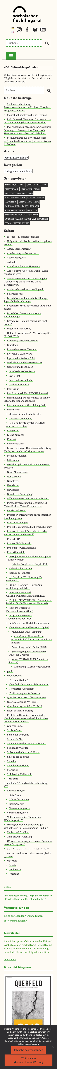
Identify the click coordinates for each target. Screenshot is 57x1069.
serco (8, 223)
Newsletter (13, 480)
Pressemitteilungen (17, 522)
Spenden (11, 761)
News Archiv (14, 476)
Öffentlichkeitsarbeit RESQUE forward (28, 498)
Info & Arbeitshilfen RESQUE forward (27, 393)
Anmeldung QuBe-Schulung (26, 631)
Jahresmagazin (12, 206)
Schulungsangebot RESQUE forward (26, 743)
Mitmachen (13, 460)
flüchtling (11, 202)
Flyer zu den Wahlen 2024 (21, 358)
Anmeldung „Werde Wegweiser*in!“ (33, 666)
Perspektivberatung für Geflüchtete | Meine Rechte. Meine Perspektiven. (25, 504)
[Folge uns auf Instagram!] (19, 31)
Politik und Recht (16, 510)
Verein (12, 865)
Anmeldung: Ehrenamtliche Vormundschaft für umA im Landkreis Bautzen (31, 639)
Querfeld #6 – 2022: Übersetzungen (26, 697)
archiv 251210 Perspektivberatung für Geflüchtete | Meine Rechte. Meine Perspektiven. (25, 281)
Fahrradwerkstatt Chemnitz (22, 349)
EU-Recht (14, 375)
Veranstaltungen (16, 790)
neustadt (32, 210)
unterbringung (21, 223)
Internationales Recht (21, 380)
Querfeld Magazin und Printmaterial (28, 684)
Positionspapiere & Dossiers (24, 693)
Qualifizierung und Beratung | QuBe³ (29, 627)
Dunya (37, 189)
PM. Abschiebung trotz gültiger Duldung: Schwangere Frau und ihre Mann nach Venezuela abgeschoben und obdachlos (27, 130)
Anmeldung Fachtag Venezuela (23, 266)
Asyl (22, 185)
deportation (40, 185)
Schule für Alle (15, 739)
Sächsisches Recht (19, 384)
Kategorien (13, 430)
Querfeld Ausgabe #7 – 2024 (22, 701)
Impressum (13, 388)
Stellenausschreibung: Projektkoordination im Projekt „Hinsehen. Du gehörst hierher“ (27, 107)
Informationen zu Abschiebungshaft (26, 405)
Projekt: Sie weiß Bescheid (21, 547)
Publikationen (14, 675)
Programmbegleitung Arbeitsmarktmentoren (19, 617)
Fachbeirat (15, 869)
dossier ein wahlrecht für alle (25, 414)
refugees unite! (15, 725)
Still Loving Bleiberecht (19, 774)
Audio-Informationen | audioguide (25, 289)
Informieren (13, 409)
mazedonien (11, 210)
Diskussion (26, 189)
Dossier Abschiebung (20, 418)
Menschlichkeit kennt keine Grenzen (27, 114)
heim (36, 202)
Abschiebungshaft (16, 257)
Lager (25, 206)
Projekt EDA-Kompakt (19, 543)
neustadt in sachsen (15, 215)
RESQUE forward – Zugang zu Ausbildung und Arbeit (24, 586)
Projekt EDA (13, 539)
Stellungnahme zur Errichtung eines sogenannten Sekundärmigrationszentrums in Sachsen (27, 141)
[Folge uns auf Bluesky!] (35, 31)
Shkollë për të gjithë (18, 756)
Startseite (12, 769)
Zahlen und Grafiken (18, 832)
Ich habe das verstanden (28, 1050)
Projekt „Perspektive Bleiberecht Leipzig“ (29, 526)
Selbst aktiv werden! (18, 747)
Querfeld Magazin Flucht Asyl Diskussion (26, 219)
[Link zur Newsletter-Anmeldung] (43, 31)
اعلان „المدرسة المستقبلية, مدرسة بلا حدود (28, 848)
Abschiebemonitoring (19, 248)
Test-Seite (12, 778)
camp (29, 185)
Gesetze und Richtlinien (20, 366)
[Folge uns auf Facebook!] (27, 31)
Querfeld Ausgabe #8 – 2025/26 (24, 706)
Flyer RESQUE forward (19, 353)
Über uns (12, 860)
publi (10, 671)
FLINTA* (31, 197)
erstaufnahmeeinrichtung (19, 193)
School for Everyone (18, 734)
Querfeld (33, 215)
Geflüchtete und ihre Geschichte (24, 362)
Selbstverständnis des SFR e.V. (23, 752)
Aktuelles (12, 262)
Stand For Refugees (19, 572)
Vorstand (14, 873)
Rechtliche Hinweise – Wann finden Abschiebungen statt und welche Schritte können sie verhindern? (26, 718)
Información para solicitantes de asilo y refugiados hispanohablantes (27, 399)
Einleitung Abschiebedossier (22, 340)
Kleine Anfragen (15, 434)
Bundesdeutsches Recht (22, 371)
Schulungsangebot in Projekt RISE (30, 564)
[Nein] (53, 1047)
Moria (22, 210)
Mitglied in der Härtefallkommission (29, 623)
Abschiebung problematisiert (23, 253)
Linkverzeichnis (15, 443)
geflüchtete (25, 202)
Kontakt (11, 439)
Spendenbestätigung (18, 765)
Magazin (34, 206)
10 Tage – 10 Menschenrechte (23, 236)
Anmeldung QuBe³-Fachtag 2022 (29, 647)
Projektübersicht (16, 552)
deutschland (12, 189)
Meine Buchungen (16, 455)
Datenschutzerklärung (19, 328)
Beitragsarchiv (15, 293)
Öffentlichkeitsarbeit (20, 568)
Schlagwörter (14, 730)
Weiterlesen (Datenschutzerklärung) (28, 1060)
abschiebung (11, 185)
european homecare (15, 197)
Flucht (40, 197)
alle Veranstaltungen (15, 920)
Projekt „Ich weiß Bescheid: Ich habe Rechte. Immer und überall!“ (25, 533)
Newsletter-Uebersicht (21, 688)
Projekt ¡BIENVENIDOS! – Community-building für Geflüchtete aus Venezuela (29, 602)
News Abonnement (17, 472)
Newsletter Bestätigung (19, 494)
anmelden (9, 959)
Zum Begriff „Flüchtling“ (20, 836)
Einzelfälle (12, 344)
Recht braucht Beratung (20, 710)
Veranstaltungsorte (19, 808)
